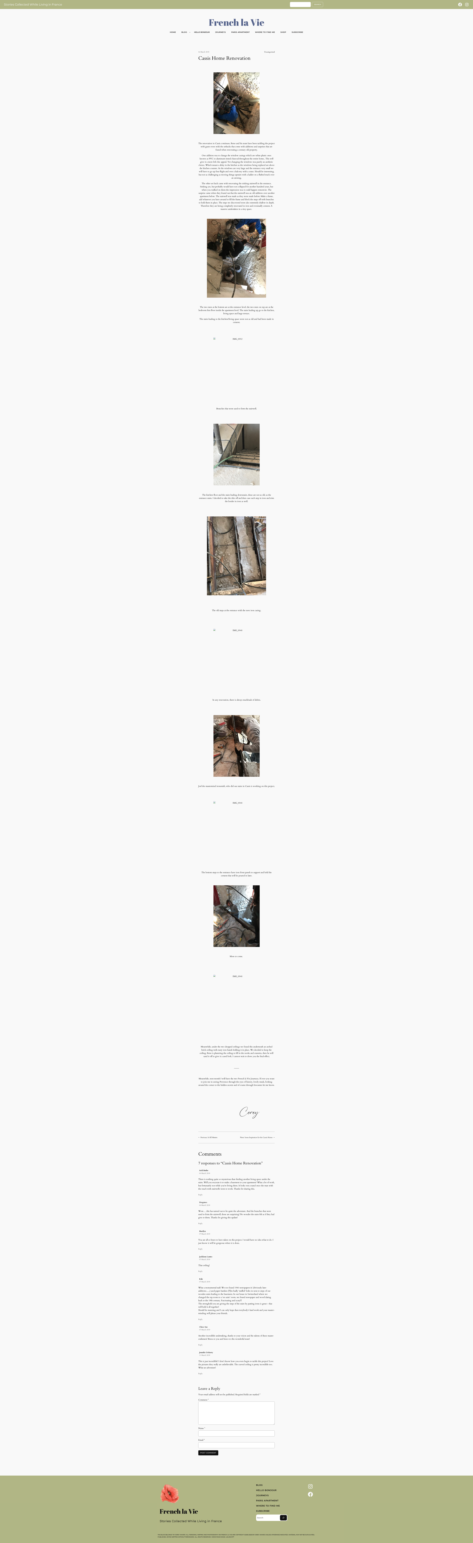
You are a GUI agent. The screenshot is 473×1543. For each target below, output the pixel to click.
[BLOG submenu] (189, 32)
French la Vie (236, 22)
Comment (203, 1399)
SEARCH (317, 4)
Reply (200, 1195)
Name (201, 1428)
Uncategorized (269, 52)
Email (201, 1440)
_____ (236, 1067)
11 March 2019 (204, 1355)
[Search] (283, 1517)
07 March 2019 (204, 1234)
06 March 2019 (204, 1173)
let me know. (268, 1085)
